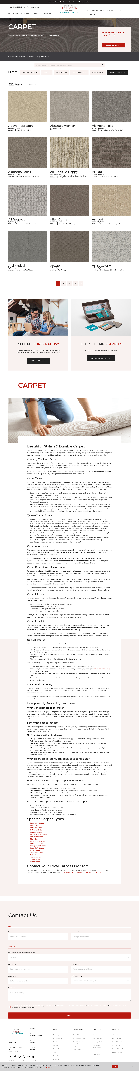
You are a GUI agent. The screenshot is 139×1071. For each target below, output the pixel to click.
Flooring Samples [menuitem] (79, 1038)
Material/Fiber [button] (29, 73)
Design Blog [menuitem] (77, 1049)
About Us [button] (36, 13)
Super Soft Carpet (37, 848)
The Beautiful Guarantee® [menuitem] (97, 1046)
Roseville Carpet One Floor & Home (69, 2)
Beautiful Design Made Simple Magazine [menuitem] (78, 1044)
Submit (69, 1015)
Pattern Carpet (36, 828)
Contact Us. (45, 56)
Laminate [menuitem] (56, 1049)
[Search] (103, 65)
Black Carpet (35, 825)
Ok (115, 1066)
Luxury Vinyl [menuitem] (57, 1038)
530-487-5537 (35, 7)
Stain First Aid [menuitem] (97, 1038)
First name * (12, 931)
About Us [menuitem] (115, 1035)
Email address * (76, 964)
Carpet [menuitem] (55, 1045)
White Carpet (35, 862)
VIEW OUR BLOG (36, 360)
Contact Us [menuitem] (116, 1045)
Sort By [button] (30, 84)
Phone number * (13, 964)
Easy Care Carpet (36, 837)
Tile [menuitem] (54, 1052)
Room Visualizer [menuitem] (78, 1035)
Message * (11, 988)
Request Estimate (112, 45)
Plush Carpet (35, 839)
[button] (87, 15)
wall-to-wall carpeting (101, 669)
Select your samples (98, 358)
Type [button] (45, 73)
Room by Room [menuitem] (117, 1038)
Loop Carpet (35, 850)
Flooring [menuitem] (56, 1035)
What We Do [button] (26, 13)
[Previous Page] (52, 283)
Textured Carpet (36, 853)
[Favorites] (91, 15)
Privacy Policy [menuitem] (117, 1052)
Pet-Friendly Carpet (37, 830)
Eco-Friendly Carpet (37, 841)
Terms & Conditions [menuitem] (119, 1049)
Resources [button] (47, 13)
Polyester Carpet (36, 843)
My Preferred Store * (77, 976)
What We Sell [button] (12, 13)
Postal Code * (12, 976)
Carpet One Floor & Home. (23, 1061)
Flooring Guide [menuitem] (98, 1042)
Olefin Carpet (35, 859)
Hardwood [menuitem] (56, 1042)
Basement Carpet (37, 823)
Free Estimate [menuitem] (58, 1056)
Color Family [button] (78, 73)
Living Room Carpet (38, 846)
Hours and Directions (95, 11)
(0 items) (94, 14)
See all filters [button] (116, 72)
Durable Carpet (36, 832)
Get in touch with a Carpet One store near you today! (81, 872)
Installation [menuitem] (96, 1054)
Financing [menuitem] (56, 1059)
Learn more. (48, 1067)
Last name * (74, 931)
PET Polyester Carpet (38, 834)
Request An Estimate (115, 11)
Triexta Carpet (35, 857)
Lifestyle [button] (60, 73)
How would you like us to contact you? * (21, 952)
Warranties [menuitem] (96, 1051)
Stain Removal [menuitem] (97, 1035)
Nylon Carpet (35, 855)
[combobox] (67, 65)
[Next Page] (87, 283)
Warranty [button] (96, 73)
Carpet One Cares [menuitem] (118, 1042)
